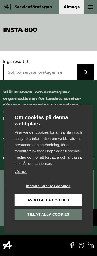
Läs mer (20, 171)
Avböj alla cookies (48, 200)
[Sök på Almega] (85, 72)
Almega (72, 6)
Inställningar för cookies (48, 186)
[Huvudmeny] (90, 7)
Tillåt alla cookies (48, 215)
